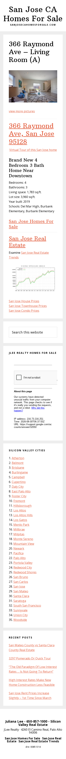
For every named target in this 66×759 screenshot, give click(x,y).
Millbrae (19, 529)
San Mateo (20, 591)
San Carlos (20, 582)
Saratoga (19, 601)
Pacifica (18, 553)
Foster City (19, 496)
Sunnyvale (20, 610)
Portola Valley (22, 563)
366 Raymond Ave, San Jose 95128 (31, 134)
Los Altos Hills (23, 515)
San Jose (19, 586)
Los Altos (19, 510)
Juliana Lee (14, 721)
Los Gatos (20, 520)
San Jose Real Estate (27, 241)
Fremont (19, 501)
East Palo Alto (21, 491)
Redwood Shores (24, 572)
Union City (20, 615)
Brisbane (18, 468)
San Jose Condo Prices (24, 311)
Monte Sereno (23, 539)
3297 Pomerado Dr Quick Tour (30, 658)
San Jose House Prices (24, 301)
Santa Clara (21, 596)
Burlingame (20, 472)
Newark (18, 548)
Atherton (18, 458)
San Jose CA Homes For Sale (33, 14)
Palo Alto (19, 558)
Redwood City (22, 567)
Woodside (20, 620)
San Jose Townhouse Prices (28, 306)
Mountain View (23, 544)
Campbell (18, 477)
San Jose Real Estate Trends (39, 741)
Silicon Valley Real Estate (39, 723)
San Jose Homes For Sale (31, 223)
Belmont (17, 463)
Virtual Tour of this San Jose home (33, 150)
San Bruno (20, 577)
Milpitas (18, 534)
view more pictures (22, 111)
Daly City (18, 487)
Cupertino (19, 482)
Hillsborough (22, 506)
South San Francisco (27, 606)
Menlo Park (21, 525)
